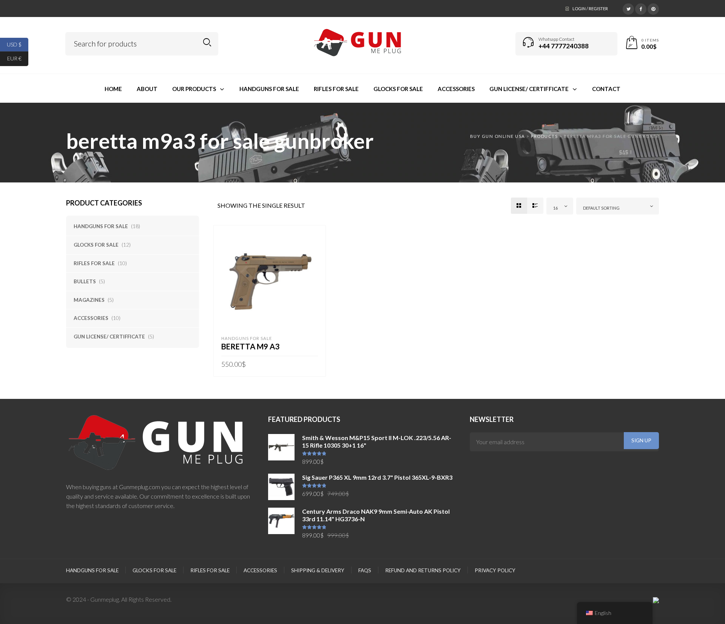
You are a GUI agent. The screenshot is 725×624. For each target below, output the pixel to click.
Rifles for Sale (94, 263)
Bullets (85, 281)
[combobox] (560, 206)
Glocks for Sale (96, 245)
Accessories (91, 318)
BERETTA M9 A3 (250, 346)
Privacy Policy (495, 570)
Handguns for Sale (101, 226)
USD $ (17, 44)
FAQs (364, 570)
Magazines (89, 300)
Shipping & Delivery (317, 570)
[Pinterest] (653, 8)
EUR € (17, 58)
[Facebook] (640, 8)
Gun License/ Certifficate (109, 337)
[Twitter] (628, 8)
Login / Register (590, 8)
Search (207, 42)
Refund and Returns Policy (423, 570)
